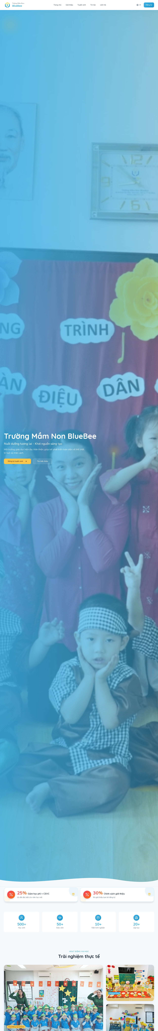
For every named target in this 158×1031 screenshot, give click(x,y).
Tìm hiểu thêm (42, 461)
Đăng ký (149, 5)
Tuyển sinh (82, 5)
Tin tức (93, 5)
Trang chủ (57, 5)
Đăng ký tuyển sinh (15, 461)
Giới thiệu (69, 5)
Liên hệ (103, 5)
